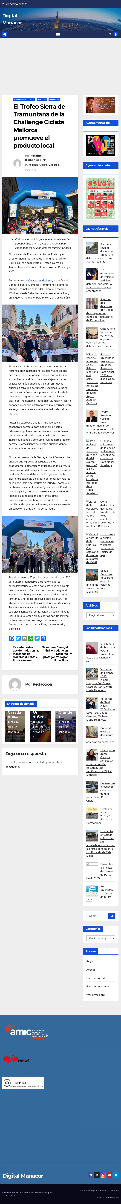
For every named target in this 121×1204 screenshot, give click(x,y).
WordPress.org (95, 994)
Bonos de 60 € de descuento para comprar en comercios (100, 735)
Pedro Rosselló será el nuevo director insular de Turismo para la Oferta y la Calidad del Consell (100, 422)
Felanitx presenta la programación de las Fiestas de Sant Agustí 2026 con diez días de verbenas (107, 368)
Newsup (45, 1192)
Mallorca (54, 100)
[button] (110, 34)
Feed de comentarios (99, 986)
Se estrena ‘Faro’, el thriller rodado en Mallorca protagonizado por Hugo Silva (55, 654)
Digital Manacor (22, 1175)
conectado (39, 762)
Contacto (114, 1190)
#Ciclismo (31, 169)
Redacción (36, 155)
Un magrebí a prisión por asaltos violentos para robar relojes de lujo (107, 545)
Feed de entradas (96, 978)
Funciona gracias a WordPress (17, 1192)
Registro (91, 961)
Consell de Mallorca (24, 100)
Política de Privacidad (108, 1197)
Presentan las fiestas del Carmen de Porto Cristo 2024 (100, 871)
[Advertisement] (60, 62)
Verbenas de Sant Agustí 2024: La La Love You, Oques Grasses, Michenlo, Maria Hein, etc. (100, 709)
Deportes (41, 100)
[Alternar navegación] (58, 34)
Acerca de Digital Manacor (93, 1190)
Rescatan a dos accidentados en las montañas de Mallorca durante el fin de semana (26, 654)
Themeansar (8, 1195)
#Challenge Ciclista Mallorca (42, 164)
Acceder (91, 969)
